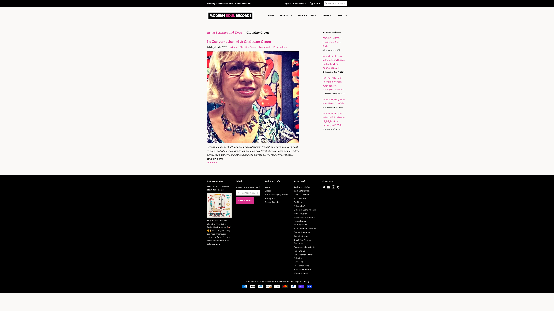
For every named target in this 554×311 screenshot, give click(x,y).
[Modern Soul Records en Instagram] (333, 187)
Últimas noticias (215, 181)
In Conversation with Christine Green (239, 42)
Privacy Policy (271, 198)
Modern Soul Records (279, 281)
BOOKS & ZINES (306, 15)
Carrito (317, 3)
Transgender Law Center (305, 247)
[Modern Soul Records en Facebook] (328, 187)
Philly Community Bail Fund (306, 228)
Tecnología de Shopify (299, 281)
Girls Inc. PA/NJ (300, 206)
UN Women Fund (301, 265)
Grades (268, 191)
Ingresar (287, 3)
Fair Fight (298, 202)
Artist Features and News (224, 32)
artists (233, 47)
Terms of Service (272, 202)
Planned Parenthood (303, 232)
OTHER (326, 15)
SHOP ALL (285, 15)
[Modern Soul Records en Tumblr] (338, 187)
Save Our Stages (301, 236)
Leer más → (213, 162)
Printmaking (280, 47)
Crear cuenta (300, 3)
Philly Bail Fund (300, 224)
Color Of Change (301, 194)
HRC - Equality (300, 214)
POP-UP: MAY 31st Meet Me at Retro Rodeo (332, 42)
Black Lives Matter (302, 187)
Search (268, 187)
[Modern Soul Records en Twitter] (324, 187)
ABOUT (341, 15)
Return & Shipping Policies (276, 194)
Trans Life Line (300, 251)
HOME (271, 15)
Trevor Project (300, 262)
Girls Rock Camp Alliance (305, 210)
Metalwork (265, 47)
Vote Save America (302, 269)
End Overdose (300, 198)
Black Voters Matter (302, 191)
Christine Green (248, 47)
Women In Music (301, 273)
